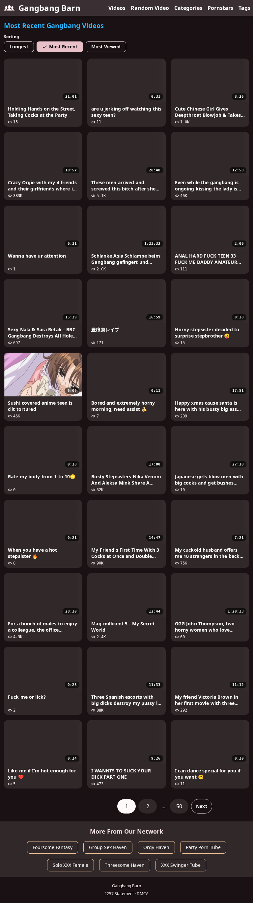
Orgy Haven (156, 847)
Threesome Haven (125, 865)
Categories (188, 8)
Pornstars (220, 8)
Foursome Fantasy (52, 847)
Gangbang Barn (49, 7)
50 (179, 806)
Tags (244, 8)
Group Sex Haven (108, 847)
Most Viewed (106, 46)
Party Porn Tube (203, 847)
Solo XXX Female (70, 865)
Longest (19, 46)
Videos (117, 8)
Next (201, 806)
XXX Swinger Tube (181, 865)
